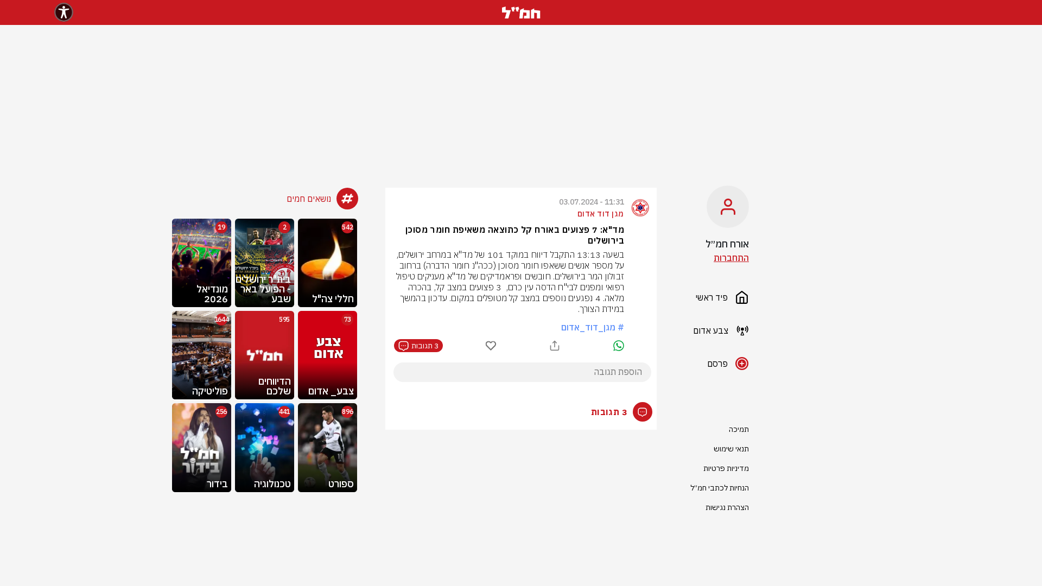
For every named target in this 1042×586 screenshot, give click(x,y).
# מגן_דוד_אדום (592, 327)
